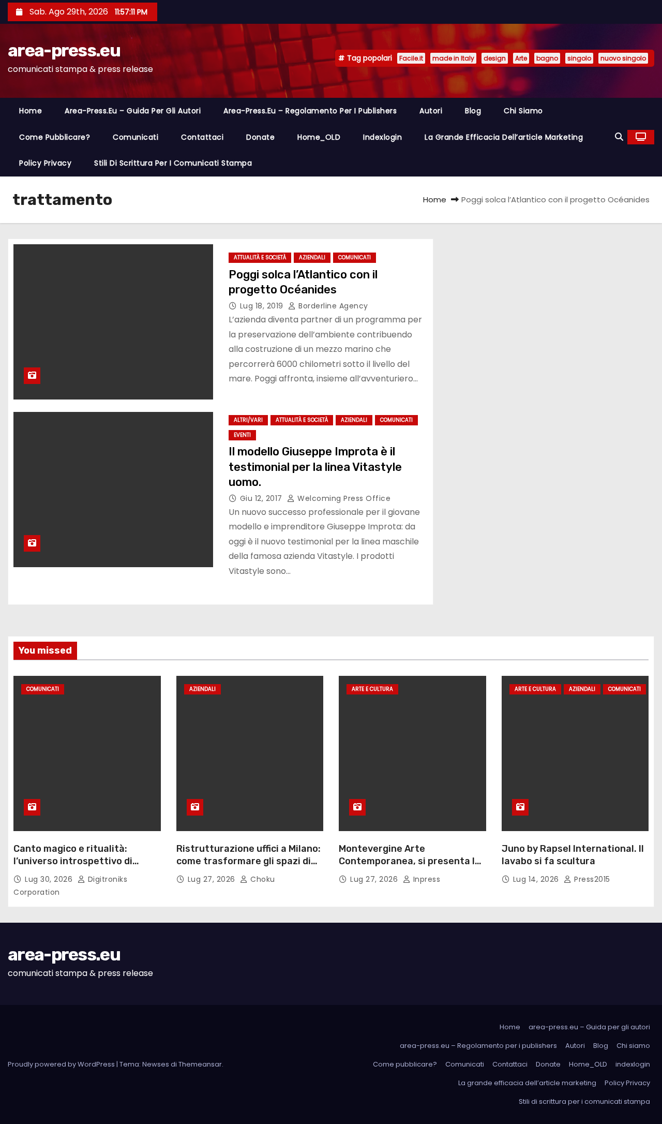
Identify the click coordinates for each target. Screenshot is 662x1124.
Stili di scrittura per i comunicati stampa (173, 163)
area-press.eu (64, 50)
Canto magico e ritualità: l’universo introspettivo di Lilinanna (72, 861)
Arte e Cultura (372, 689)
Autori (430, 111)
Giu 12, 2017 (262, 498)
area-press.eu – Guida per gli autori (133, 111)
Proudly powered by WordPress (62, 1064)
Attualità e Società (260, 257)
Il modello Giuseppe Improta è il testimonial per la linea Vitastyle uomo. (315, 467)
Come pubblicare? (54, 137)
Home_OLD (318, 137)
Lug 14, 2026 (537, 879)
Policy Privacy (45, 163)
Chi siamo (523, 111)
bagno (547, 58)
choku (261, 879)
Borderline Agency (332, 306)
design (495, 58)
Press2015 (591, 879)
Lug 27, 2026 (213, 879)
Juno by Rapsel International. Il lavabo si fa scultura (573, 855)
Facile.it (411, 58)
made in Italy (453, 58)
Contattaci (202, 137)
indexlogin (382, 137)
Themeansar (200, 1064)
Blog (473, 111)
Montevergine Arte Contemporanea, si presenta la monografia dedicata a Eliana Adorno (409, 867)
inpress (425, 879)
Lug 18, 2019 (263, 306)
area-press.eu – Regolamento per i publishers (310, 111)
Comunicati (135, 137)
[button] (619, 137)
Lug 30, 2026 (50, 879)
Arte (521, 58)
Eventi (242, 435)
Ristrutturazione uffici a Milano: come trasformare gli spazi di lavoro (248, 861)
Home (30, 111)
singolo (579, 58)
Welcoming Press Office (342, 498)
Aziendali (312, 257)
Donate (260, 137)
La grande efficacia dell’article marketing (504, 137)
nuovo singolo (623, 58)
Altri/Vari (248, 420)
